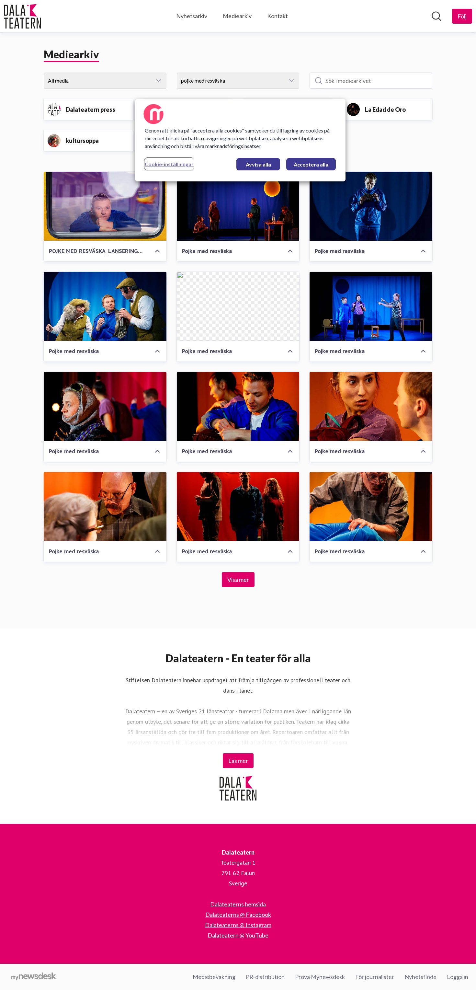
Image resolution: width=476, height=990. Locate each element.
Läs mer (238, 760)
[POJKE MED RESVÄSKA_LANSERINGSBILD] (105, 206)
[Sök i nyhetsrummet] (436, 16)
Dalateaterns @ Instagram (238, 924)
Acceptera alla (311, 164)
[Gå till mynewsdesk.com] (33, 977)
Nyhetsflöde (420, 976)
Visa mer (238, 579)
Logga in (457, 976)
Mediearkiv (237, 15)
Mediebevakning (214, 976)
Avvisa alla (258, 164)
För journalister (374, 976)
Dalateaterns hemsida (238, 904)
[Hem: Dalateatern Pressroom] (22, 16)
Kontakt (277, 15)
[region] (240, 140)
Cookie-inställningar (169, 164)
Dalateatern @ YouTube (238, 935)
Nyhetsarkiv (191, 15)
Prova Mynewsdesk (320, 976)
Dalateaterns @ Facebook (238, 914)
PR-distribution (265, 976)
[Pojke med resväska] (238, 206)
